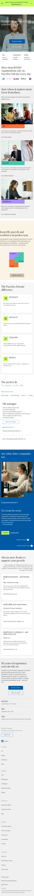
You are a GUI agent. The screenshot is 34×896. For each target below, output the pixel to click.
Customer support (6, 826)
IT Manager (4, 783)
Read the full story (22, 539)
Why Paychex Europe (9, 594)
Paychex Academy (6, 805)
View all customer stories (23, 545)
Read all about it (16, 4)
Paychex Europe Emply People (11, 431)
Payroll (3, 755)
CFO (2, 775)
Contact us (4, 835)
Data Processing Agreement (9, 880)
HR (2, 751)
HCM (2, 764)
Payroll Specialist (5, 788)
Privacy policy (5, 877)
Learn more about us (9, 649)
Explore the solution (10, 421)
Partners (3, 843)
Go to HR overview (6, 137)
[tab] (5, 395)
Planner (3, 792)
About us (3, 856)
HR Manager (4, 779)
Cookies (5, 884)
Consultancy (4, 839)
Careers (3, 865)
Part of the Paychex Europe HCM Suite (13, 439)
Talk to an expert (17, 47)
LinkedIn (6, 741)
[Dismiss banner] (31, 3)
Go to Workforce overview (8, 214)
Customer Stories (6, 809)
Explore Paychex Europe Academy (12, 621)
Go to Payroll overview (7, 175)
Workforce (4, 759)
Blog (2, 813)
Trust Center (4, 869)
